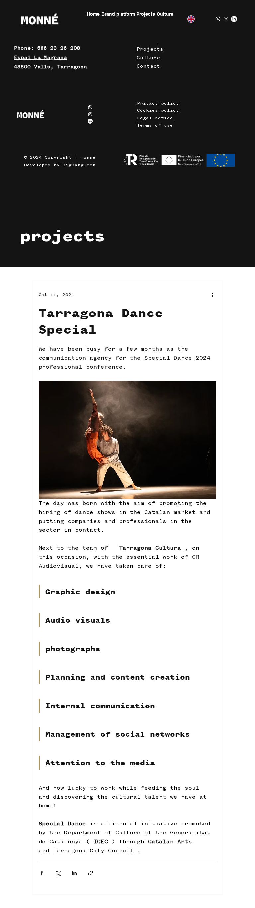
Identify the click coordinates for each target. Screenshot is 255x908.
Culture (148, 58)
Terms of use (155, 125)
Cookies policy (158, 110)
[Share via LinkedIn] (74, 873)
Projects (150, 49)
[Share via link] (90, 873)
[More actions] (212, 295)
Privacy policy (158, 103)
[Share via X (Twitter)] (58, 873)
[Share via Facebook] (42, 873)
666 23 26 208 (58, 48)
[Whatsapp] (218, 19)
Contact (148, 66)
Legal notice (155, 118)
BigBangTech (79, 165)
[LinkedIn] (234, 19)
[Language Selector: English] (195, 19)
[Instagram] (226, 19)
